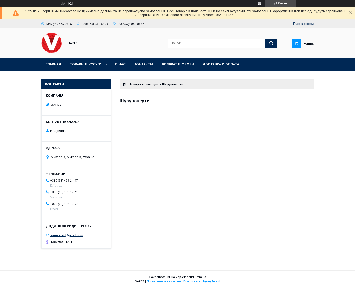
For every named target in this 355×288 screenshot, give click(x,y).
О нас (120, 64)
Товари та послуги (143, 84)
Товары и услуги (85, 64)
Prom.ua (200, 277)
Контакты (143, 64)
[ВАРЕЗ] (51, 52)
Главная (53, 64)
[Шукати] (271, 43)
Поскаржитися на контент (164, 281)
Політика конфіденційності (201, 281)
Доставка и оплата (221, 64)
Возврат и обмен (178, 64)
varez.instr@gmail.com (66, 235)
